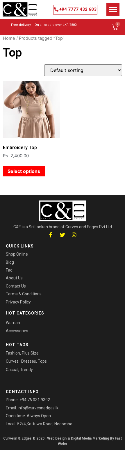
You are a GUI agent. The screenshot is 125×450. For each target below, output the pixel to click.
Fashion (13, 353)
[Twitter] (62, 234)
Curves (12, 361)
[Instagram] (74, 234)
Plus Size (30, 353)
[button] (75, 10)
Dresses (28, 361)
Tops (42, 361)
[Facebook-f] (50, 234)
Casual (12, 369)
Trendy (26, 369)
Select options (24, 171)
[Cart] (115, 27)
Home (9, 38)
